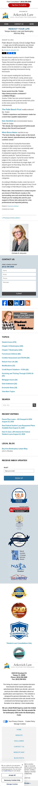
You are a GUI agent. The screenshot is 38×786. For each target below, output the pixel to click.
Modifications (8, 365)
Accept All (12, 775)
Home (6, 24)
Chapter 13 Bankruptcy (12, 346)
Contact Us (19, 24)
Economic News (9, 387)
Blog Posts (19, 758)
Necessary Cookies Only (12, 780)
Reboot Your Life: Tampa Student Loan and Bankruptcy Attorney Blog (19, 15)
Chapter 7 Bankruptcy (12, 350)
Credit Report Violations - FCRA (15, 369)
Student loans (9, 342)
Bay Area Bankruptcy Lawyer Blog (14, 449)
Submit (19, 293)
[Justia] (22, 303)
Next (18, 218)
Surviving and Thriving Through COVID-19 (17, 375)
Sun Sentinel (7, 121)
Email (6, 467)
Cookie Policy (30, 721)
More (32, 24)
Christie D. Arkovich (19, 253)
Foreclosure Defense (13, 206)
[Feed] (27, 303)
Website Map (19, 752)
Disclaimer (19, 741)
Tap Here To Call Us (19, 5)
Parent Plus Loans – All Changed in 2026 (17, 419)
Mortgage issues (9, 380)
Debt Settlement (9, 384)
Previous (5, 218)
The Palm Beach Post (11, 109)
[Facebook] (5, 303)
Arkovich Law (26, 778)
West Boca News (9, 132)
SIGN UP (19, 478)
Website (19, 735)
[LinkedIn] (16, 303)
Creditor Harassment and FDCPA (15, 358)
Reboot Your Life (10, 362)
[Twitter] (10, 303)
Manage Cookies (20, 724)
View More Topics (8, 391)
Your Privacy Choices (15, 721)
